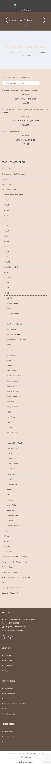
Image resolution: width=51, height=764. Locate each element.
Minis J (6, 246)
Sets (3, 582)
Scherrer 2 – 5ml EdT (25, 98)
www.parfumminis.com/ (14, 630)
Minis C (6, 210)
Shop (15, 52)
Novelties (5, 179)
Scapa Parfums (11, 370)
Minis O (7, 277)
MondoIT (40, 754)
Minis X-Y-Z (8, 551)
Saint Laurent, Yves (13, 329)
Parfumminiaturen (25, 52)
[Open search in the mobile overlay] (25, 20)
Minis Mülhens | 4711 (12, 267)
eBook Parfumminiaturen (13, 195)
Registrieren (9, 737)
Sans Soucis (10, 355)
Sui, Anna (9, 520)
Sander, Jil (9, 350)
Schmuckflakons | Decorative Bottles (16, 577)
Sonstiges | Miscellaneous (12, 588)
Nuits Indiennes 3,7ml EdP (25, 120)
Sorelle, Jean (10, 474)
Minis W (7, 546)
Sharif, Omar (10, 417)
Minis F (6, 226)
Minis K (6, 251)
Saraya (8, 360)
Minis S (36, 52)
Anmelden (8, 742)
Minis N (6, 272)
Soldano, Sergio (11, 458)
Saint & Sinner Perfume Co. (16, 319)
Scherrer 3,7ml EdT (25, 139)
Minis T (6, 531)
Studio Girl (10, 510)
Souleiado (9, 479)
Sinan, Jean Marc (12, 448)
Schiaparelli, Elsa (12, 381)
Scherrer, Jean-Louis (13, 376)
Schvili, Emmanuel (12, 407)
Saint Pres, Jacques (13, 334)
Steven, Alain (11, 505)
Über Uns (8, 661)
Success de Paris (12, 515)
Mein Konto (9, 732)
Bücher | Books (8, 169)
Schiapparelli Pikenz (13, 386)
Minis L (6, 257)
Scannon (9, 365)
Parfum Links (9, 666)
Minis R (6, 288)
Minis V (6, 541)
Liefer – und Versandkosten (15, 704)
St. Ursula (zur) (11, 484)
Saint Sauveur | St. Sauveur (16, 339)
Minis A (6, 200)
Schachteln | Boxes (9, 572)
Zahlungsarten (10, 714)
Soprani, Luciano (12, 464)
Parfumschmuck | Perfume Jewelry (15, 562)
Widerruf (7, 709)
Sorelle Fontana (12, 469)
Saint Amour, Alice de (14, 324)
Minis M (7, 262)
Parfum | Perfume (8, 184)
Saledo (8, 345)
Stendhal (9, 489)
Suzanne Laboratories (14, 526)
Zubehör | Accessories (10, 593)
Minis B (6, 205)
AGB (6, 699)
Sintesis (9, 453)
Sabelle (8, 308)
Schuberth (10, 401)
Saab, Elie (9, 298)
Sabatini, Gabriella (12, 303)
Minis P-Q (7, 283)
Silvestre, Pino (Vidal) (14, 443)
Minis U (6, 536)
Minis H (6, 236)
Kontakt (7, 656)
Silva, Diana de (11, 438)
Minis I (6, 241)
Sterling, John (11, 500)
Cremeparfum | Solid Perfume (13, 174)
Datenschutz (9, 694)
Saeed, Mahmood (12, 314)
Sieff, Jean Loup (12, 433)
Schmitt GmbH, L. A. (13, 396)
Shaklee (9, 412)
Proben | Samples (8, 567)
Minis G (7, 231)
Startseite (8, 52)
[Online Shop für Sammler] (25, 6)
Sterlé (8, 495)
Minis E (6, 220)
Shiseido (9, 422)
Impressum (8, 689)
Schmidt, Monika (12, 391)
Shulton (9, 427)
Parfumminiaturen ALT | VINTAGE (15, 557)
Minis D (6, 215)
